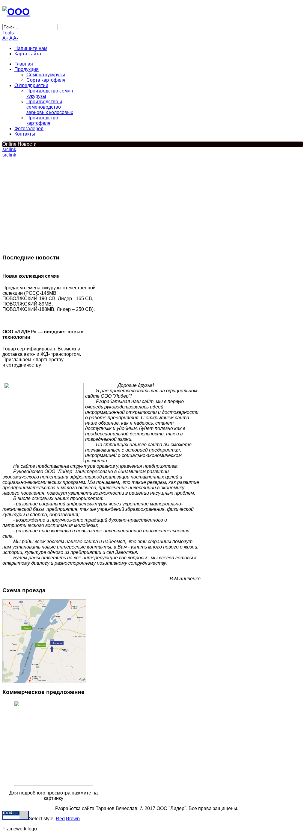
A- (15, 38)
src (5, 149)
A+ (5, 38)
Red (60, 818)
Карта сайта (27, 53)
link (12, 149)
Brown (73, 818)
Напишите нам (30, 48)
